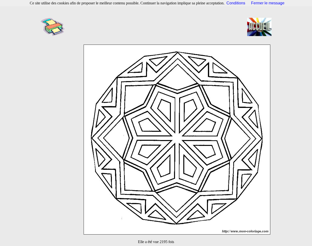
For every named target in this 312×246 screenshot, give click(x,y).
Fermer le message (267, 3)
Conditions (235, 3)
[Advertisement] (157, 27)
